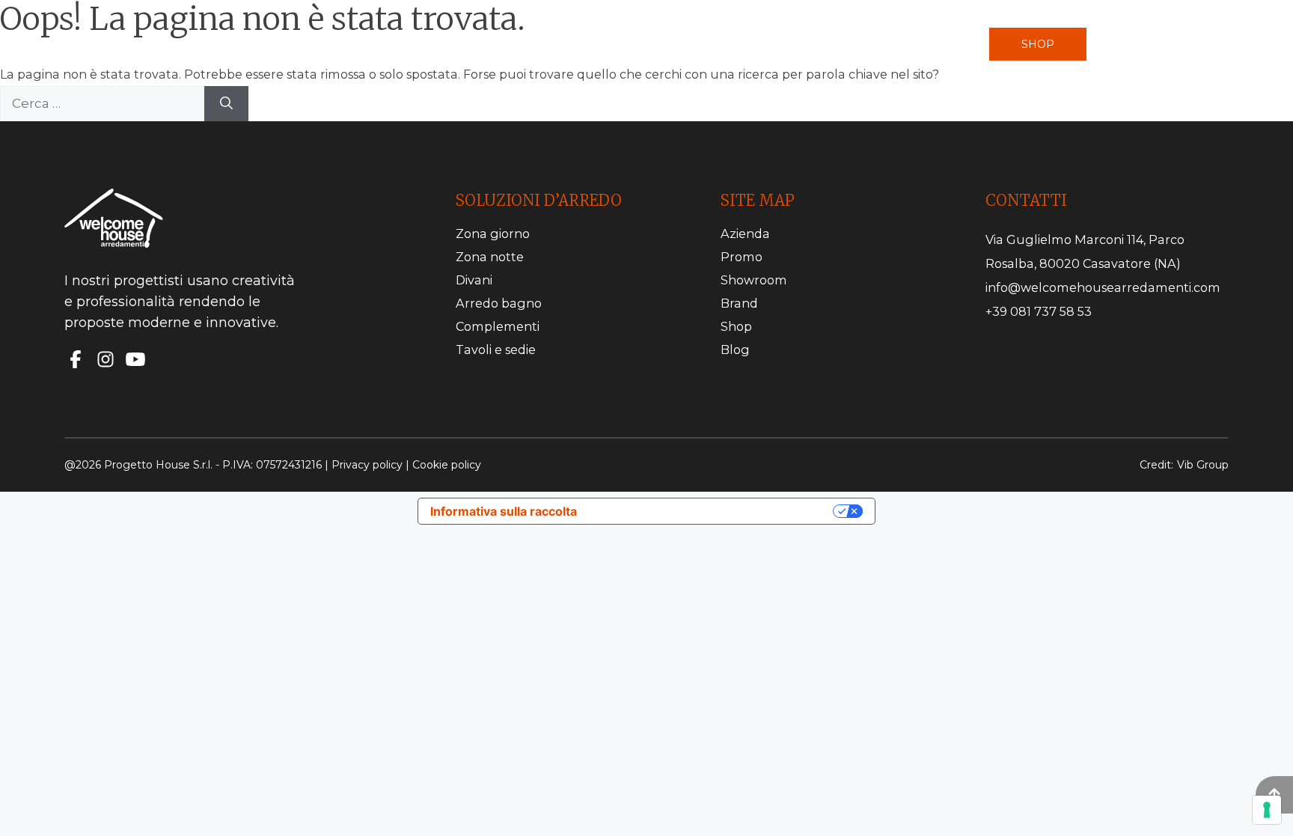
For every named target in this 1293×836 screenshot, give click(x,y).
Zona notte (490, 256)
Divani (474, 279)
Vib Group (1203, 465)
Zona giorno (493, 233)
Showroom (754, 279)
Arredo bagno (499, 303)
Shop (1037, 44)
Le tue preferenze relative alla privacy (712, 511)
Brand (739, 303)
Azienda (745, 233)
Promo (741, 256)
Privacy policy (367, 465)
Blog (735, 349)
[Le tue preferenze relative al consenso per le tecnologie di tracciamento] (1267, 810)
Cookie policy (446, 465)
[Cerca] (226, 104)
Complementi (497, 326)
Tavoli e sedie (496, 349)
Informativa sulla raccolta (503, 511)
